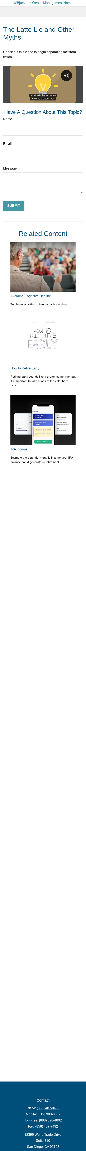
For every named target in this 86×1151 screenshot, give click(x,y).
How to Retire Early (24, 368)
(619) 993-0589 (49, 1114)
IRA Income (19, 449)
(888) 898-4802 (50, 1120)
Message (10, 168)
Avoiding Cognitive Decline (30, 296)
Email (7, 143)
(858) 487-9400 (48, 1108)
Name (7, 119)
